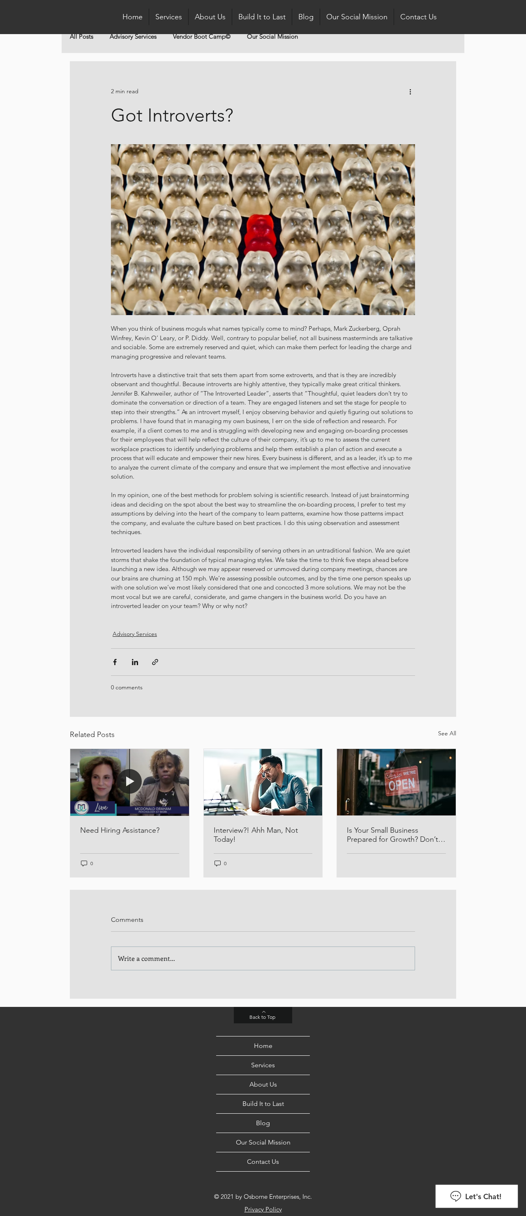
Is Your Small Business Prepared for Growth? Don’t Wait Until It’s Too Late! (392, 835)
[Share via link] (155, 662)
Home (263, 1046)
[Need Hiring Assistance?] (129, 782)
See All (447, 733)
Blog (263, 1123)
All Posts (81, 36)
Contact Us (263, 1161)
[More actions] (410, 91)
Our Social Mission (272, 36)
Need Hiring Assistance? (119, 830)
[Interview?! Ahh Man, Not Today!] (263, 782)
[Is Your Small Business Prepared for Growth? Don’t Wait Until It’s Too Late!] (396, 782)
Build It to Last (263, 1104)
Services (263, 1065)
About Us (263, 1084)
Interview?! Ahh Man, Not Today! (256, 835)
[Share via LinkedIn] (135, 662)
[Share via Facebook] (115, 662)
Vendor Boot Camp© (202, 36)
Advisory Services (133, 36)
